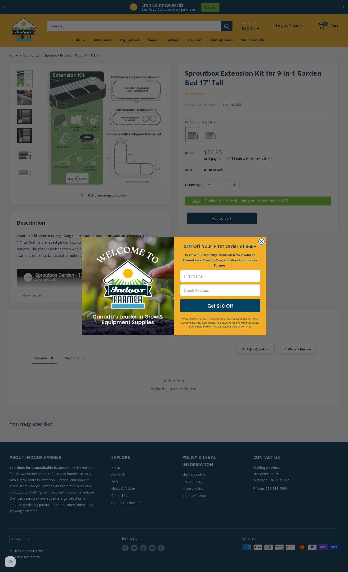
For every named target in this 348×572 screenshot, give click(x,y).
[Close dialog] (261, 242)
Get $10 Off (220, 305)
